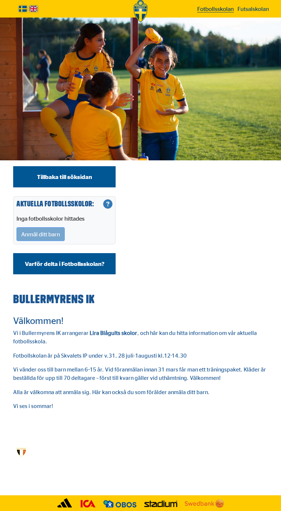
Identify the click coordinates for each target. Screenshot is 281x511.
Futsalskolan (253, 8)
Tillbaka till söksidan (64, 176)
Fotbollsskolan (215, 8)
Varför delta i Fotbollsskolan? (64, 263)
